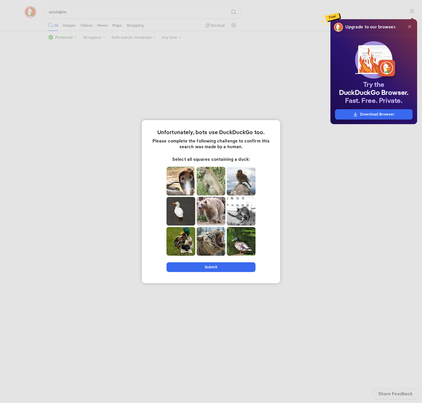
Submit (211, 267)
